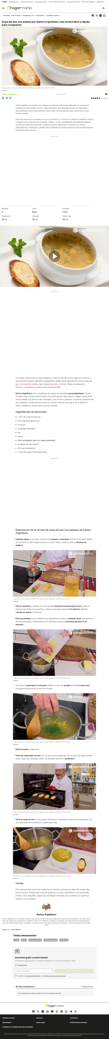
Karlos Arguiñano (9, 94)
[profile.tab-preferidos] (3, 98)
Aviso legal (40, 1022)
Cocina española (50, 940)
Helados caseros (27, 2)
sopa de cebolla (31, 384)
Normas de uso (87, 987)
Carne (24, 940)
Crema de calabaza (88, 2)
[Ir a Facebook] (93, 15)
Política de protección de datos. (55, 976)
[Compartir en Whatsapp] (7, 98)
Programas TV (28, 15)
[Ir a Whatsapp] (104, 15)
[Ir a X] (96, 15)
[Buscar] (103, 8)
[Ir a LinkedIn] (47, 1011)
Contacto (74, 1018)
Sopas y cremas (35, 940)
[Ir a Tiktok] (57, 1011)
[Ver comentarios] (106, 94)
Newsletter (7, 1022)
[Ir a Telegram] (71, 1011)
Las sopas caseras (24, 378)
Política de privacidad (78, 1022)
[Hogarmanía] (21, 8)
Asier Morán (16, 929)
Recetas (7, 15)
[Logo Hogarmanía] (54, 1006)
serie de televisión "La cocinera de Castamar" (61, 119)
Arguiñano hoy (14, 2)
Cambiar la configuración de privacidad (18, 1027)
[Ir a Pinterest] (61, 1011)
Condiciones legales (33, 976)
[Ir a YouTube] (52, 1011)
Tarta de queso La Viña (56, 2)
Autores (39, 1018)
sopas (16, 940)
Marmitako (100, 2)
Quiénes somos (9, 1018)
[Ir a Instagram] (100, 15)
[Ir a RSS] (75, 1011)
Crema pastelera (41, 2)
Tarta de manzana (73, 2)
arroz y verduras (60, 384)
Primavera (64, 940)
